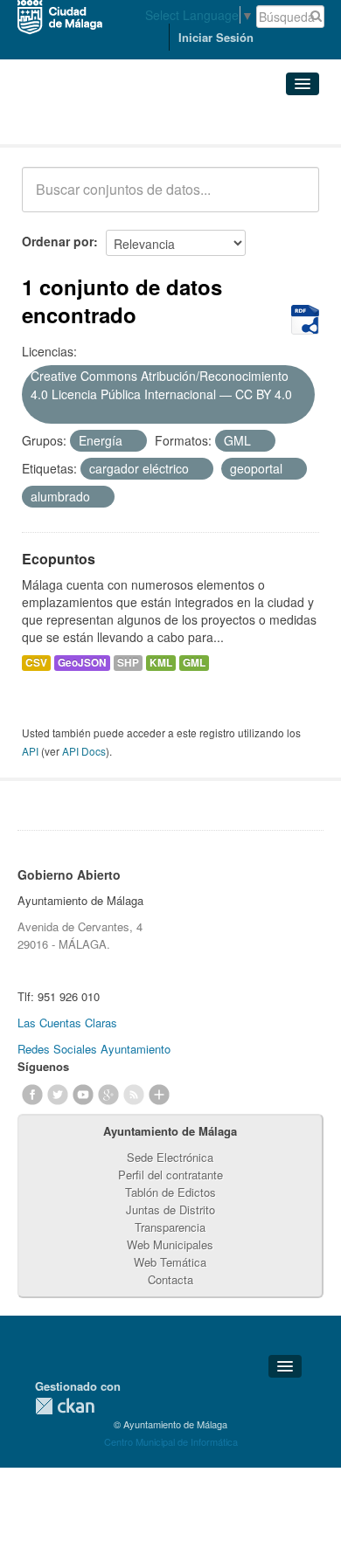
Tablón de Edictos (170, 1192)
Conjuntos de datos (98, 122)
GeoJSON (82, 662)
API (30, 750)
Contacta (170, 1279)
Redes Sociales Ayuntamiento (93, 1048)
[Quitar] (37, 413)
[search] (294, 199)
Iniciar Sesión (216, 37)
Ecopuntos (58, 559)
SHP (128, 662)
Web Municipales (170, 1244)
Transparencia (170, 1227)
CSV (36, 662)
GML (194, 662)
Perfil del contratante (170, 1174)
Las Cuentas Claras (67, 1022)
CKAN (64, 1406)
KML (161, 662)
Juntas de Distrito (170, 1209)
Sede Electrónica (170, 1157)
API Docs (84, 750)
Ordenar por (58, 241)
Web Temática (170, 1262)
